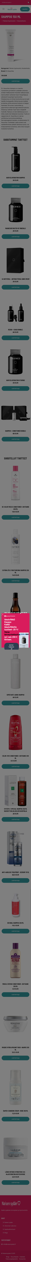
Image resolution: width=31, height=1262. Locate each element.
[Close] (2, 614)
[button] (11, 647)
